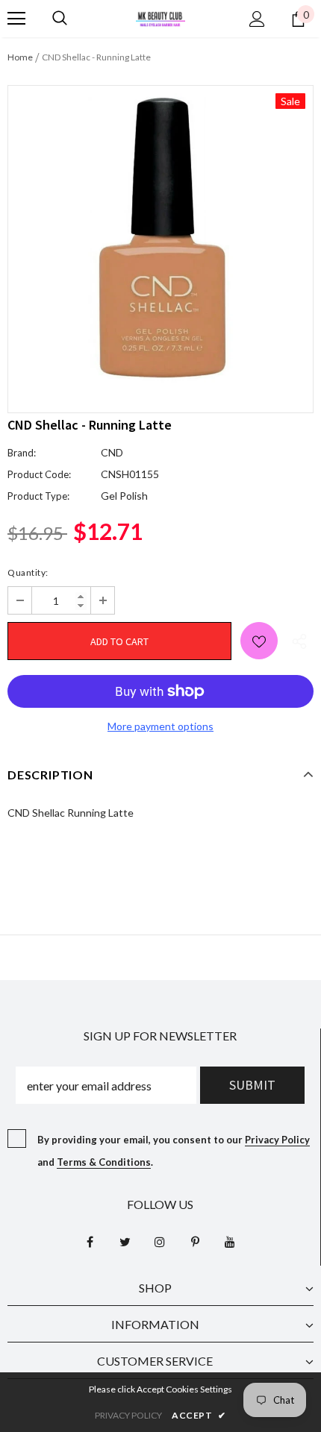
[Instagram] (159, 1241)
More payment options (160, 726)
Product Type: (38, 496)
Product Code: (39, 474)
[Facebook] (89, 1241)
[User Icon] (257, 19)
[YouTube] (229, 1241)
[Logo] (160, 17)
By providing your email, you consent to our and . (173, 1151)
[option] (160, 238)
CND (112, 452)
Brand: (21, 453)
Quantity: (28, 572)
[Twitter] (124, 1241)
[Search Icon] (59, 18)
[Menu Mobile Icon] (16, 19)
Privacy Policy (277, 1140)
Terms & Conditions (104, 1162)
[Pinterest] (194, 1241)
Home (20, 57)
